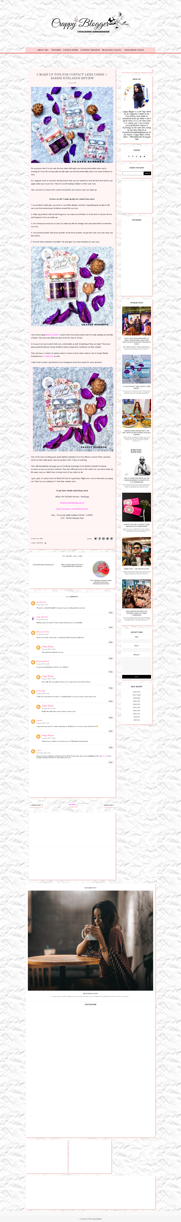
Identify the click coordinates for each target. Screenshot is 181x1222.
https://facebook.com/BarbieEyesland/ (72, 509)
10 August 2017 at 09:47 (48, 708)
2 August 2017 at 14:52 (42, 664)
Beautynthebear (42, 661)
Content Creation (90, 50)
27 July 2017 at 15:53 (42, 619)
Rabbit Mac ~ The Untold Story (136, 569)
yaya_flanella (42, 617)
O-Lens (105, 756)
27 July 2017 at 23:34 (42, 634)
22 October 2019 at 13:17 (43, 753)
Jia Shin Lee (41, 602)
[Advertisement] (72, 829)
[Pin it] (107, 538)
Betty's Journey (42, 632)
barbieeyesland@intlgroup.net (72, 503)
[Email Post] (45, 543)
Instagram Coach (134, 50)
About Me (42, 50)
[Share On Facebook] (99, 538)
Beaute (40, 543)
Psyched (56, 50)
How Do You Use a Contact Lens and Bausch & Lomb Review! (136, 525)
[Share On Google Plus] (103, 538)
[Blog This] (111, 538)
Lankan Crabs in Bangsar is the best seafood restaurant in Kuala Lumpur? (137, 432)
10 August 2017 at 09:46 (48, 649)
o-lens (39, 750)
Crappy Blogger (48, 647)
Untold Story (70, 50)
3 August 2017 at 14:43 (42, 693)
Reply (110, 612)
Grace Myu (40, 691)
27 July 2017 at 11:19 (42, 605)
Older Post (108, 805)
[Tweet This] (95, 538)
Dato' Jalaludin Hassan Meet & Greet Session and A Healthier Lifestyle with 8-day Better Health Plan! (137, 341)
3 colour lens (48, 356)
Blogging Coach (111, 50)
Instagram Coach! (90, 993)
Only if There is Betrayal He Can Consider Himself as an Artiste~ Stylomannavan (137, 480)
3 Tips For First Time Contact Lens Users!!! (136, 387)
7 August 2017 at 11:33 (42, 723)
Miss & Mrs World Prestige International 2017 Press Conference (136, 613)
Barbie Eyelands (52, 335)
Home (73, 805)
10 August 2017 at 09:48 (48, 738)
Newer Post (36, 805)
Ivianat (39, 720)
